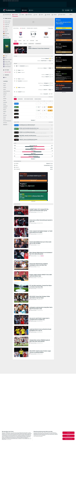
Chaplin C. (23, 72)
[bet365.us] (16, 107)
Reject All (68, 435)
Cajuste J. (26, 65)
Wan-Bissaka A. (40, 68)
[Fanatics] (16, 117)
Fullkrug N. (43, 76)
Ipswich (20, 37)
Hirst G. (22, 70)
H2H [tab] (27, 40)
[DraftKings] (16, 114)
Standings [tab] (32, 40)
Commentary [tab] (38, 43)
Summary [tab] (16, 43)
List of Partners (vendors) (38, 436)
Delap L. (19, 70)
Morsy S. (23, 91)
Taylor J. (19, 78)
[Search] (63, 10)
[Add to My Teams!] (16, 34)
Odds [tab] (24, 40)
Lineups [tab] (25, 43)
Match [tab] (15, 40)
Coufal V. (47, 74)
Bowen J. (39, 60)
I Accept (68, 432)
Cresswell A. (46, 93)
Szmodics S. (20, 81)
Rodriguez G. (46, 83)
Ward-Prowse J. (41, 83)
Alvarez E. (41, 85)
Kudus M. (47, 76)
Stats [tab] (21, 43)
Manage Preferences (68, 438)
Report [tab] (20, 40)
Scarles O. (43, 74)
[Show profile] (20, 33)
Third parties (9, 439)
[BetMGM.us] (16, 110)
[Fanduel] (16, 104)
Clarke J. (19, 72)
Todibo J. (41, 93)
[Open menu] (71, 10)
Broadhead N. (25, 81)
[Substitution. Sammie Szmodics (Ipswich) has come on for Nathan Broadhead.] (16, 81)
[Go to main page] (10, 10)
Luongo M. (20, 91)
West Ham (46, 37)
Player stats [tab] (31, 43)
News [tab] (37, 40)
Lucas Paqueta (46, 85)
